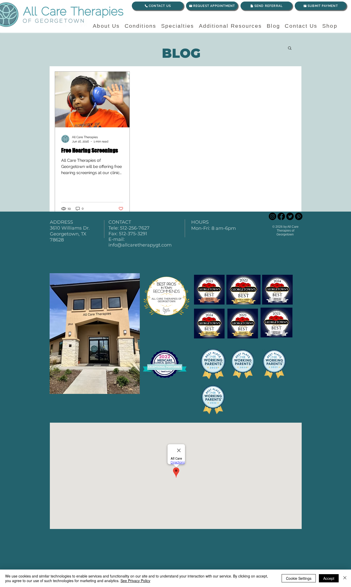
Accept (328, 578)
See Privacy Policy (135, 580)
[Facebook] (281, 216)
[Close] (345, 578)
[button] (289, 48)
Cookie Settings (298, 578)
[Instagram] (272, 216)
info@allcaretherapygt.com (140, 245)
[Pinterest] (298, 216)
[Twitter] (290, 216)
